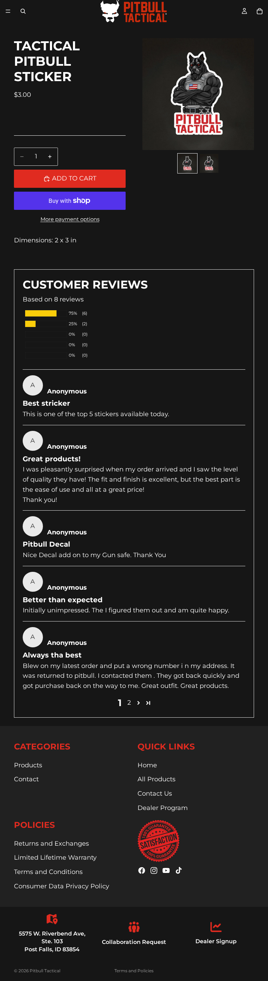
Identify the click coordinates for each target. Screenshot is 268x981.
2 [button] (129, 702)
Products (28, 765)
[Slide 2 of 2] (209, 163)
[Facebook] (141, 870)
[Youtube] (166, 870)
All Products (156, 779)
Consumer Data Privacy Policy (61, 886)
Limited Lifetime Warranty (55, 857)
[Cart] (259, 11)
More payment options (69, 219)
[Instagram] (154, 870)
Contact (26, 779)
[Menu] (8, 11)
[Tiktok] (178, 870)
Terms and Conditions (48, 872)
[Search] (23, 11)
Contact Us (154, 793)
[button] (138, 703)
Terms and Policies (134, 970)
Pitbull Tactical (45, 970)
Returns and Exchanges (51, 843)
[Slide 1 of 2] (187, 163)
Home (147, 765)
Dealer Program (162, 808)
